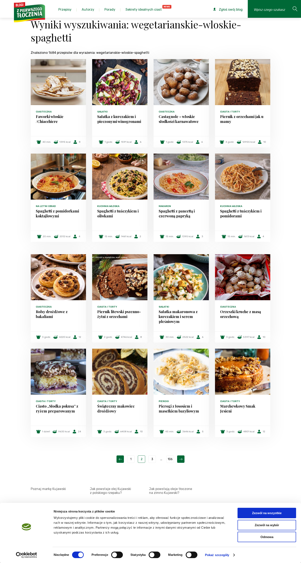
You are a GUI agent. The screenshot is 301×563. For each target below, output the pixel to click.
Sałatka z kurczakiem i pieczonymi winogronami (119, 119)
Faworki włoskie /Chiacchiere (49, 119)
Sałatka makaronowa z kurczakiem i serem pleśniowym (178, 316)
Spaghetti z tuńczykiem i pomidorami (240, 213)
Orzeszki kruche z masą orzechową (240, 314)
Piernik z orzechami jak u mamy (242, 119)
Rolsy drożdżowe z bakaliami (52, 314)
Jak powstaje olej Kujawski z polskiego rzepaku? (110, 491)
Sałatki (102, 111)
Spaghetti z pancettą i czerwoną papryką (177, 213)
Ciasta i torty (230, 111)
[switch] (117, 555)
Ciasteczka (44, 111)
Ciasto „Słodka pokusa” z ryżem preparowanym (57, 409)
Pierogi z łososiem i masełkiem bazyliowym (179, 409)
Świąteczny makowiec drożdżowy (116, 409)
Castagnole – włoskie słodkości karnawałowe (179, 119)
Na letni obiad (46, 206)
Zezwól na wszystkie (267, 513)
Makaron (165, 206)
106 (170, 459)
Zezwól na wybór (267, 525)
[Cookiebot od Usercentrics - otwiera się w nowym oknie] (26, 555)
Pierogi (164, 401)
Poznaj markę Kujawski (48, 489)
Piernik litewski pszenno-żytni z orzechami (119, 314)
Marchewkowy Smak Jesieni (237, 409)
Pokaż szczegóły (217, 555)
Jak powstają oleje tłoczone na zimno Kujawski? (170, 491)
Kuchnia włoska (108, 206)
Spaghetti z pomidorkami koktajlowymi (57, 213)
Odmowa (266, 537)
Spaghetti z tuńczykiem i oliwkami (118, 213)
